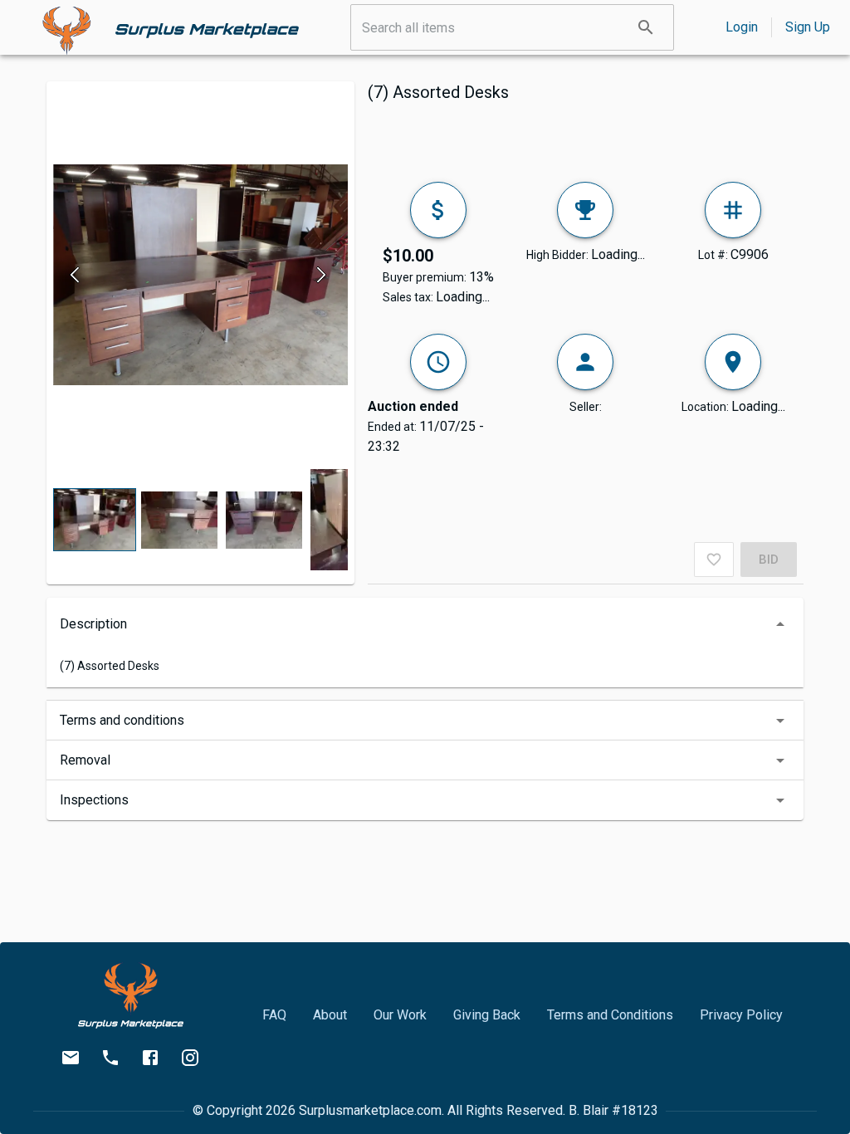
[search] (645, 27)
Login (741, 27)
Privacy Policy (741, 1015)
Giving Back (486, 1015)
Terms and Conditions (610, 1015)
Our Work (400, 1015)
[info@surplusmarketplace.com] (70, 1057)
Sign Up (807, 27)
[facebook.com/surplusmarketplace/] (150, 1057)
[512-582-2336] (110, 1057)
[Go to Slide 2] (179, 520)
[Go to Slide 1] (94, 519)
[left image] (79, 275)
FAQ (274, 1015)
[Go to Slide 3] (263, 520)
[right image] (321, 275)
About (330, 1015)
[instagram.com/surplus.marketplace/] (190, 1057)
